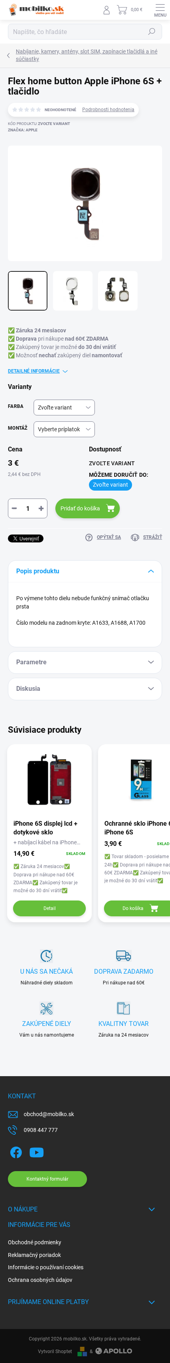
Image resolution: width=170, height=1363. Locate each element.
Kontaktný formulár (47, 1179)
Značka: (23, 130)
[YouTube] (36, 1151)
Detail (49, 908)
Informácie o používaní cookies (45, 1267)
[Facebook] (15, 1151)
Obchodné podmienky (34, 1242)
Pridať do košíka (80, 508)
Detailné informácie (34, 371)
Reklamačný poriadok (34, 1255)
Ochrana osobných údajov (40, 1280)
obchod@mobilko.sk (49, 1114)
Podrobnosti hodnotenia (108, 109)
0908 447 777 (41, 1130)
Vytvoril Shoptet (55, 1351)
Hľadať (151, 31)
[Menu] (160, 10)
